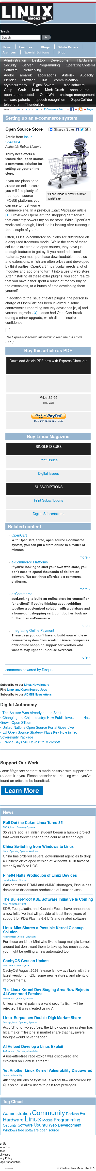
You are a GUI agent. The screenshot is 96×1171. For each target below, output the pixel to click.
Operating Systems (81, 65)
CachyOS (19, 965)
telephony (11, 104)
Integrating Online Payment (33, 630)
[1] (7, 214)
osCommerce (22, 593)
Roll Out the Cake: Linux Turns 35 (33, 822)
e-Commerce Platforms (30, 561)
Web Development (65, 1125)
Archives (9, 52)
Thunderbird (34, 104)
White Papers (68, 47)
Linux (13, 827)
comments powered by (28, 669)
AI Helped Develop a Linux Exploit (33, 1046)
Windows (33, 851)
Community (48, 1112)
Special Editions (36, 52)
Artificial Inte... (9, 998)
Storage (23, 879)
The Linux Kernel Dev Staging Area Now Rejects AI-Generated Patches (46, 991)
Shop (61, 52)
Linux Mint (30, 936)
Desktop (7, 1022)
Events (86, 1113)
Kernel (21, 936)
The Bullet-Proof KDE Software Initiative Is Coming (48, 899)
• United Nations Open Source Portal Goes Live (37, 727)
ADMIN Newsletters (38, 694)
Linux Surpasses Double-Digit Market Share (42, 1017)
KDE (5, 903)
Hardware (13, 1119)
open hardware (10, 879)
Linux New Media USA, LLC (80, 1168)
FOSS (6, 827)
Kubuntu (13, 903)
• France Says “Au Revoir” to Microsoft (30, 741)
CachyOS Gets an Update (26, 960)
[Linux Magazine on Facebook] (71, 109)
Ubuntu (41, 1125)
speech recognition (50, 99)
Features (25, 47)
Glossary (9, 1168)
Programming (49, 65)
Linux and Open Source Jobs (27, 689)
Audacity (87, 75)
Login (90, 109)
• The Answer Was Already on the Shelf (30, 712)
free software (28, 1129)
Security (29, 998)
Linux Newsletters (36, 684)
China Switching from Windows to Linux (38, 846)
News (6, 47)
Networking (32, 69)
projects (22, 903)
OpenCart (19, 535)
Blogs (45, 47)
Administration (9, 936)
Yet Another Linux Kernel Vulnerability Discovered (47, 1070)
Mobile (47, 1120)
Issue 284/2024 (18, 139)
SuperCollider (81, 99)
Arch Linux (8, 965)
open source (49, 1130)
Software (11, 69)
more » (85, 557)
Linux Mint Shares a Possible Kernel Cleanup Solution (43, 930)
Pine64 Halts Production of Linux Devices (40, 875)
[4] (35, 312)
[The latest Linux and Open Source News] (80, 109)
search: (5, 31)
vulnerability (32, 1051)
